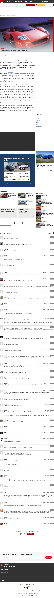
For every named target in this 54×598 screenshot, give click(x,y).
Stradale (6, 297)
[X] (8, 566)
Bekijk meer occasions (25, 183)
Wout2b (5, 523)
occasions (38, 120)
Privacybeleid (21, 590)
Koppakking (6, 336)
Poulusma (6, 249)
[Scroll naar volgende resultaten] (7, 183)
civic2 (5, 377)
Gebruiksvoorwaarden (36, 590)
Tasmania (6, 420)
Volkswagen (10, 72)
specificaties (38, 118)
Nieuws (6, 1)
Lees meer (50, 170)
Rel (4, 390)
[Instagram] (6, 566)
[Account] (50, 1)
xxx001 (5, 318)
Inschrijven (48, 557)
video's (37, 122)
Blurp (5, 278)
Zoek (30, 4)
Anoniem (5, 255)
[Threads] (11, 566)
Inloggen (23, 533)
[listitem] (10, 171)
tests (37, 124)
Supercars (8, 225)
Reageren (50, 233)
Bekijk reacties (18, 223)
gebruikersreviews (39, 126)
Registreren (30, 533)
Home (1, 15)
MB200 (5, 432)
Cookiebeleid (16, 590)
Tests (10, 1)
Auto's (15, 1)
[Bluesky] (9, 566)
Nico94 (5, 303)
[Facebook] (4, 566)
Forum (30, 1)
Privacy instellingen (28, 590)
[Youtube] (15, 566)
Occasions (20, 1)
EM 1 (5, 492)
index (37, 128)
